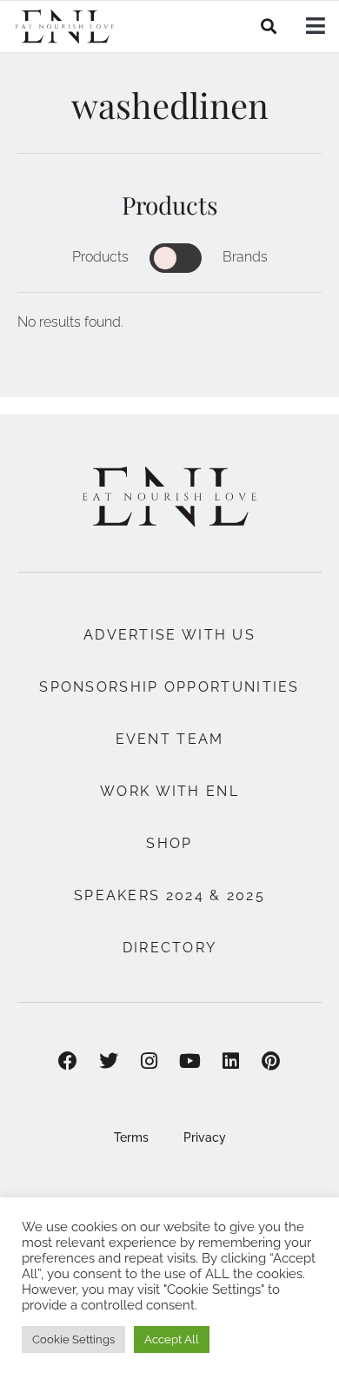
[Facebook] (68, 1061)
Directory (170, 947)
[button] (269, 26)
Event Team (170, 739)
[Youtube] (189, 1061)
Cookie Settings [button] (73, 1339)
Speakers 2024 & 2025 (169, 895)
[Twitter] (108, 1061)
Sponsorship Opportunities (169, 687)
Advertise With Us (169, 635)
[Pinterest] (271, 1061)
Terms (131, 1137)
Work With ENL (169, 791)
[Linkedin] (230, 1061)
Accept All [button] (171, 1339)
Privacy (204, 1137)
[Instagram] (149, 1061)
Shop (169, 843)
